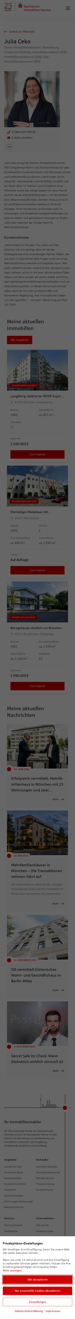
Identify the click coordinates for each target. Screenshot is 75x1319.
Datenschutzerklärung (29, 1311)
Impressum (53, 1311)
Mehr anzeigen (12, 1270)
